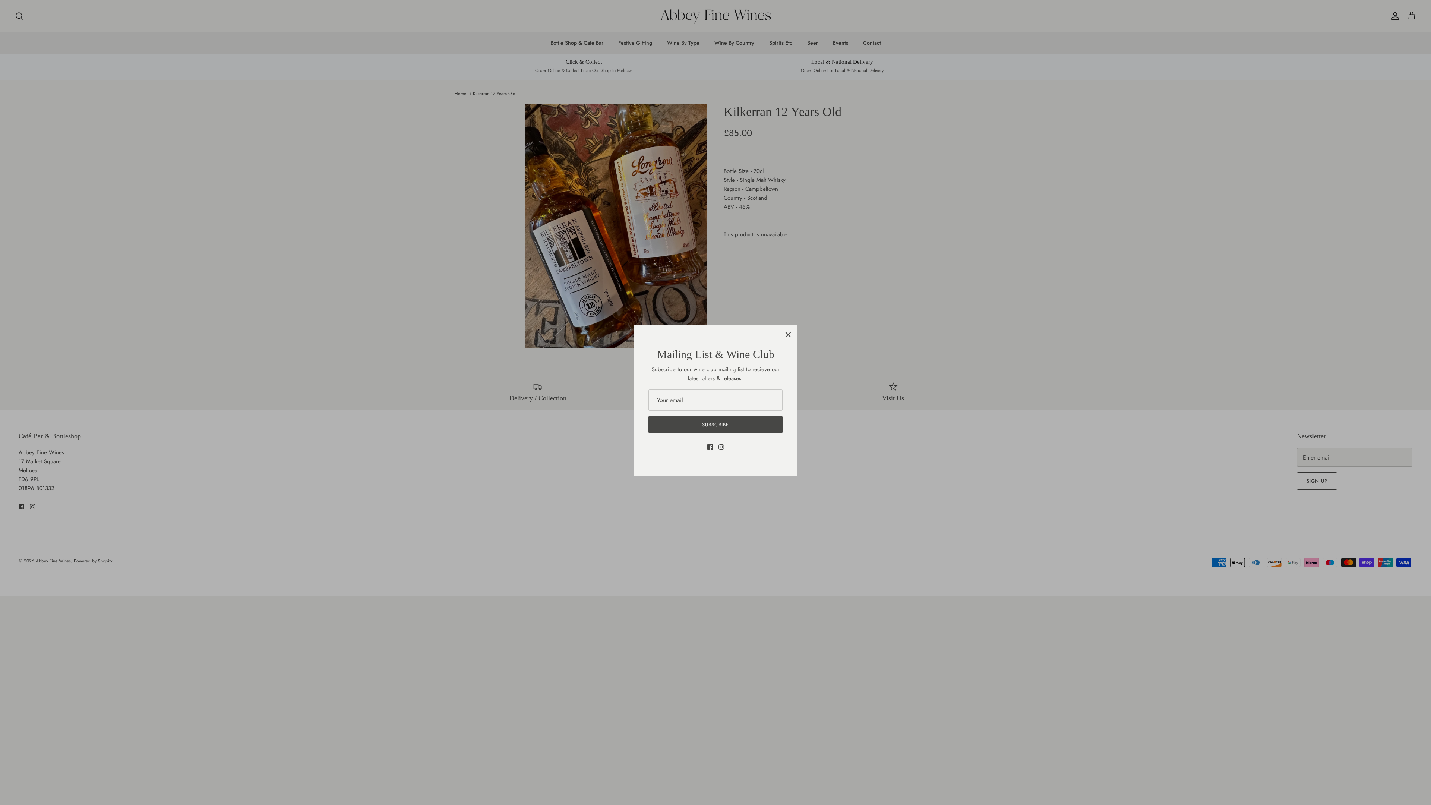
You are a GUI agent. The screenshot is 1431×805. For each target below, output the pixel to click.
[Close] (788, 334)
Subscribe (715, 424)
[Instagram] (721, 447)
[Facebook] (710, 447)
